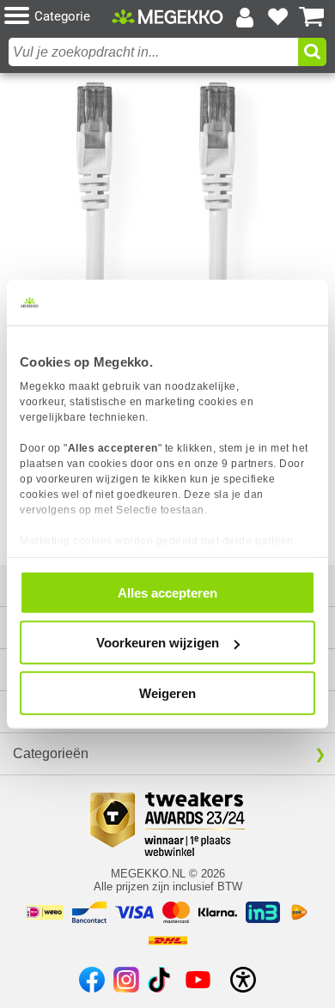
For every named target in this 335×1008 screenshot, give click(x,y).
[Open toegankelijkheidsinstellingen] (243, 980)
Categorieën (50, 753)
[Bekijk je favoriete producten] (278, 17)
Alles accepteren (167, 592)
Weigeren (167, 692)
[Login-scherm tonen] (244, 17)
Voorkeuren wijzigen (157, 642)
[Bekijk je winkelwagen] (311, 17)
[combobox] (153, 52)
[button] (58, 16)
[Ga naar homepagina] (167, 16)
